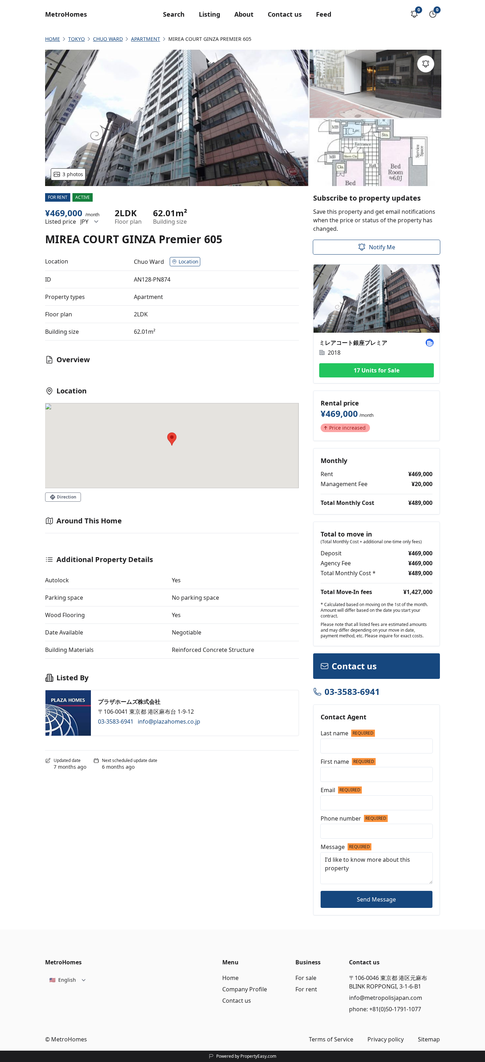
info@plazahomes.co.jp (169, 721)
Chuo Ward (108, 39)
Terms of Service (331, 1039)
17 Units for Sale (376, 370)
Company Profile (244, 989)
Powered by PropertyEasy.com (246, 1056)
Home (230, 978)
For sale (305, 978)
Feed (323, 14)
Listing (209, 14)
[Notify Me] (425, 63)
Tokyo (76, 39)
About (244, 14)
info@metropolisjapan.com (385, 998)
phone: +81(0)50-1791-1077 (385, 1009)
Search (174, 14)
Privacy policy (385, 1039)
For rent (306, 989)
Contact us (285, 14)
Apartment (145, 39)
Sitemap (429, 1039)
